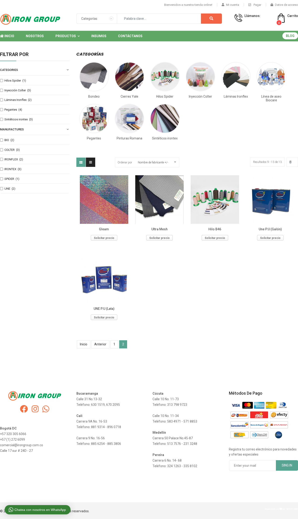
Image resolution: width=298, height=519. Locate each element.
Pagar (257, 5)
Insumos (98, 36)
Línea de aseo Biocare (271, 98)
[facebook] (24, 409)
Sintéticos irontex (165, 138)
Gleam (104, 229)
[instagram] (35, 409)
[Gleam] (104, 199)
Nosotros (35, 36)
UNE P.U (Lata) (104, 309)
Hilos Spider (164, 96)
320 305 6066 (255, 20)
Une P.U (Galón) (270, 229)
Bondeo (94, 96)
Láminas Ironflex (236, 96)
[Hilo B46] (215, 199)
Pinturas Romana (129, 138)
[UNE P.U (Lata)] (104, 279)
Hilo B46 (214, 229)
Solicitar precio (104, 238)
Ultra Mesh (159, 229)
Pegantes (94, 138)
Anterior (100, 344)
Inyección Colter (200, 96)
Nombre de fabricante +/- (153, 162)
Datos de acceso (286, 5)
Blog (290, 36)
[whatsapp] (45, 409)
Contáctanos (130, 36)
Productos (65, 36)
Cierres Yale (129, 96)
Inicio (9, 36)
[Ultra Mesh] (159, 199)
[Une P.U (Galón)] (270, 199)
